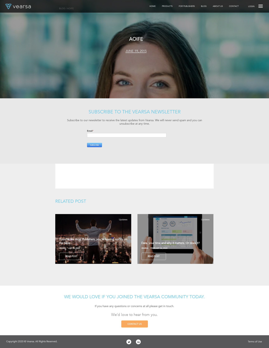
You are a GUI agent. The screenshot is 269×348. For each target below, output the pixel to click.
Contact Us (134, 323)
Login (251, 6)
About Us (218, 6)
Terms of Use (255, 341)
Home (152, 6)
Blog (204, 6)
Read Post (71, 256)
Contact (234, 6)
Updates (123, 219)
